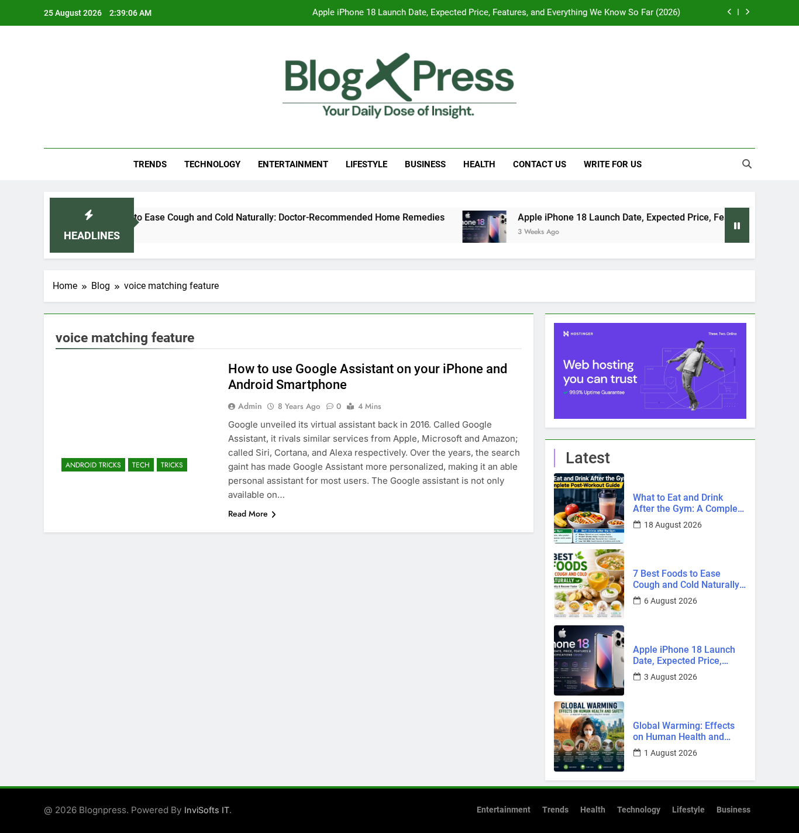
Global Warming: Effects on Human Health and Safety (684, 731)
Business (425, 164)
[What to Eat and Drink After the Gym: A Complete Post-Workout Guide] (589, 508)
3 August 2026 (670, 676)
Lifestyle (366, 164)
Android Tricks (93, 465)
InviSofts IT (206, 810)
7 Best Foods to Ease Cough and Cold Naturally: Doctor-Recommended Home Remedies (240, 217)
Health (479, 164)
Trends (150, 164)
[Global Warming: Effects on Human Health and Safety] (589, 736)
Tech (141, 465)
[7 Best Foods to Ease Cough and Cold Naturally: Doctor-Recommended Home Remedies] (589, 584)
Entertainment (293, 164)
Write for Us (613, 164)
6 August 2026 (670, 600)
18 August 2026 (673, 524)
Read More (248, 513)
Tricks (172, 465)
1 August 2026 (670, 753)
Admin (250, 406)
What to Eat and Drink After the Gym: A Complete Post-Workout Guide (689, 503)
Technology (212, 164)
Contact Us (539, 164)
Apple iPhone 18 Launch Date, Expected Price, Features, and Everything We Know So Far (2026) (496, 13)
